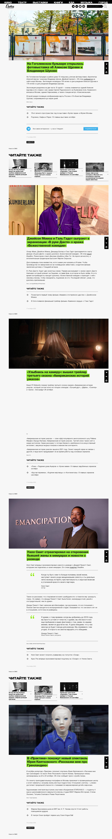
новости (30, 142)
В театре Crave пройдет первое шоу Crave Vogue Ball (52, 815)
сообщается (88, 79)
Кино (8, 2)
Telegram (73, 6)
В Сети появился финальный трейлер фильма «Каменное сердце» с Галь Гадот (62, 301)
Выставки (40, 2)
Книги (58, 2)
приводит (73, 567)
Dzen (80, 6)
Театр (22, 2)
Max (83, 6)
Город (103, 2)
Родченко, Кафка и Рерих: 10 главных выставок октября (53, 117)
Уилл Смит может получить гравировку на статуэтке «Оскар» (55, 655)
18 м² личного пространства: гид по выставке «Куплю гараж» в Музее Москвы (61, 113)
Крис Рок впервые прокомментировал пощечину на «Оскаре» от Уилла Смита (61, 659)
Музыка (86, 2)
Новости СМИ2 (13, 148)
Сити (10, 6)
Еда (71, 2)
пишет (89, 254)
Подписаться (90, 129)
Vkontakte (76, 6)
